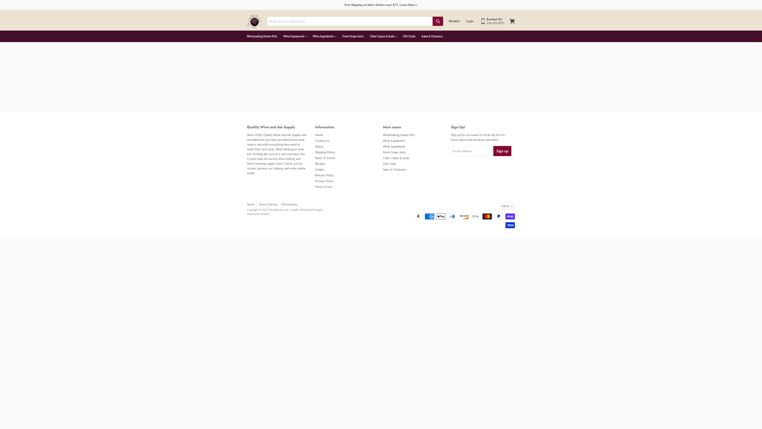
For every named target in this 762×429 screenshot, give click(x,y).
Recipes (320, 163)
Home (319, 135)
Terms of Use (323, 186)
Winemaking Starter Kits (262, 36)
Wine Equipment (294, 36)
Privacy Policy (324, 181)
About (319, 146)
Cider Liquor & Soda (382, 36)
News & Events (325, 158)
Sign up (502, 151)
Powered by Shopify (258, 213)
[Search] (438, 21)
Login (469, 21)
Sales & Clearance (432, 36)
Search (251, 204)
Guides (319, 169)
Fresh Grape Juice (353, 36)
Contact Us (322, 140)
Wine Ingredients (323, 36)
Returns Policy (324, 175)
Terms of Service (268, 204)
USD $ (505, 206)
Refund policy (289, 204)
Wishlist (454, 21)
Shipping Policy (325, 152)
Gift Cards (409, 36)
